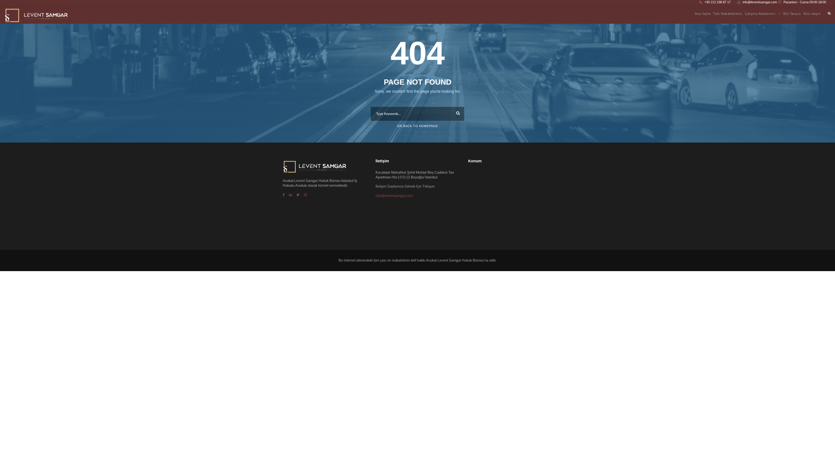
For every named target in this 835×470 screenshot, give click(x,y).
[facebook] (284, 195)
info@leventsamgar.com (760, 2)
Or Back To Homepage (417, 126)
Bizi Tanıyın (792, 13)
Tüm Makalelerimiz (727, 13)
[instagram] (305, 195)
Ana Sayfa (703, 13)
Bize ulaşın (811, 13)
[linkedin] (290, 195)
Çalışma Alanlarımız (760, 13)
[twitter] (298, 195)
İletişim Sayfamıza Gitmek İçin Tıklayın (405, 186)
